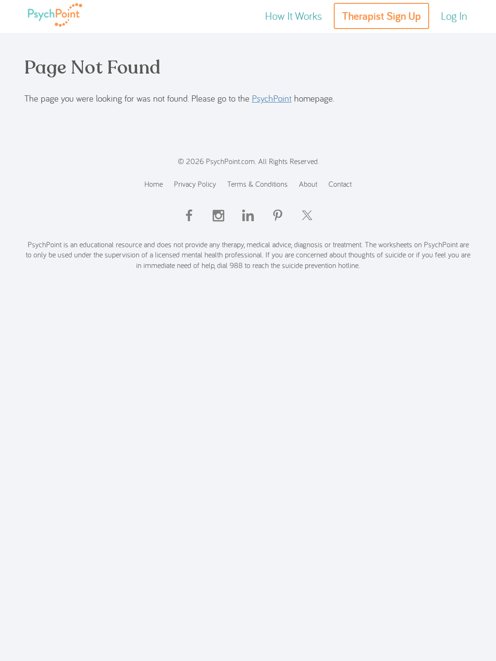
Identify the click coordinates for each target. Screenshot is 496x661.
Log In (454, 16)
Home (153, 184)
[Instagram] (218, 224)
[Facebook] (189, 224)
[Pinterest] (277, 224)
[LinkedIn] (248, 224)
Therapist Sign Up (381, 16)
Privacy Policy (195, 184)
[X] (307, 224)
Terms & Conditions (257, 184)
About (308, 184)
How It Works (293, 16)
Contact (340, 184)
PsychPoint (272, 98)
